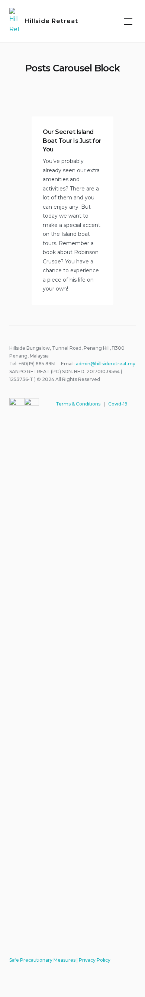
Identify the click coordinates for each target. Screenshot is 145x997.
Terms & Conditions (78, 404)
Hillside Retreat (51, 21)
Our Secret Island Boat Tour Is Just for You (72, 140)
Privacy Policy (94, 960)
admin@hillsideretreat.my (105, 363)
